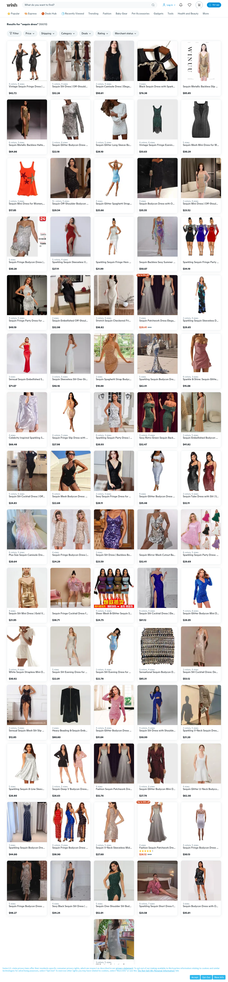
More (206, 13)
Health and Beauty (188, 13)
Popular (15, 13)
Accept (195, 977)
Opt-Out (206, 977)
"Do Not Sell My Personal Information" (156, 970)
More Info (219, 977)
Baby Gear (121, 13)
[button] (170, 5)
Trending (93, 13)
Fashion (107, 13)
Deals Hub (51, 13)
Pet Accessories (140, 13)
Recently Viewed (74, 13)
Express (32, 13)
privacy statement (124, 968)
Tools (170, 13)
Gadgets (158, 13)
